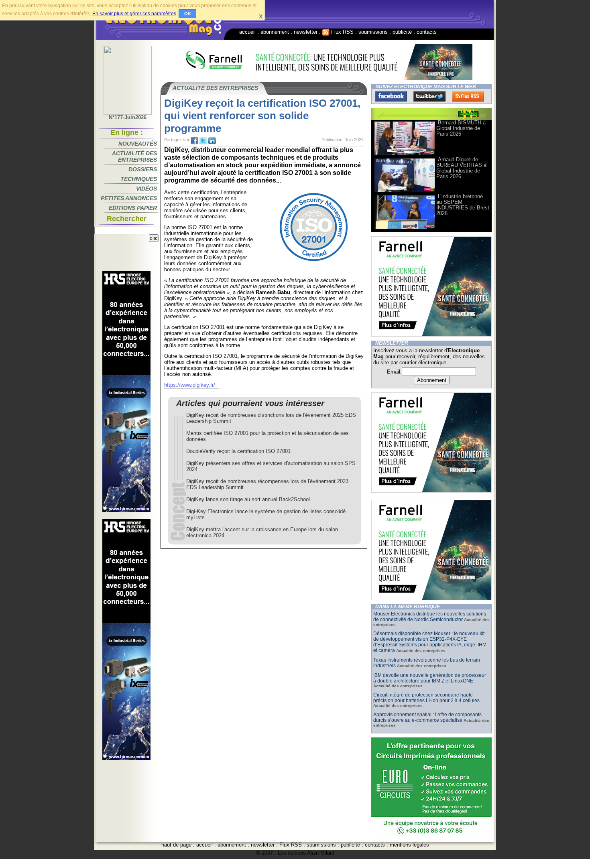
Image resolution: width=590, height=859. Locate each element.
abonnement (274, 32)
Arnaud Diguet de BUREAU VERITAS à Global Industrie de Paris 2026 (461, 167)
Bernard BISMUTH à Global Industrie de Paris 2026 (461, 128)
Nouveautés (137, 143)
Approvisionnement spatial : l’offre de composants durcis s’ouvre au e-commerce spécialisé (427, 717)
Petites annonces (129, 198)
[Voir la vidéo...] (404, 154)
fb (194, 141)
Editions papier (133, 208)
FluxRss (468, 96)
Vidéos (146, 188)
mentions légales (409, 845)
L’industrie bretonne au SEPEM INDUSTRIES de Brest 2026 (462, 204)
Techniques (138, 179)
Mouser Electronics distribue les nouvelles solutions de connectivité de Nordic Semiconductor (429, 616)
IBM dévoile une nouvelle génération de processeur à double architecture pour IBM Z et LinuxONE (429, 678)
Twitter (429, 96)
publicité (402, 32)
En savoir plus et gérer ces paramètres (134, 13)
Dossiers (142, 169)
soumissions (373, 32)
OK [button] (187, 13)
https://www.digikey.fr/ (189, 385)
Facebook (391, 96)
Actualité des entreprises (134, 156)
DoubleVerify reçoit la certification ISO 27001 (238, 451)
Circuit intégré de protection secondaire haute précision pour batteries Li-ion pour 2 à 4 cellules (426, 697)
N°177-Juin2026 (127, 117)
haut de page (176, 845)
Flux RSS (342, 32)
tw (203, 141)
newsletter (305, 32)
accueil (247, 32)
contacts (427, 32)
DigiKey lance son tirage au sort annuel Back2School (248, 499)
